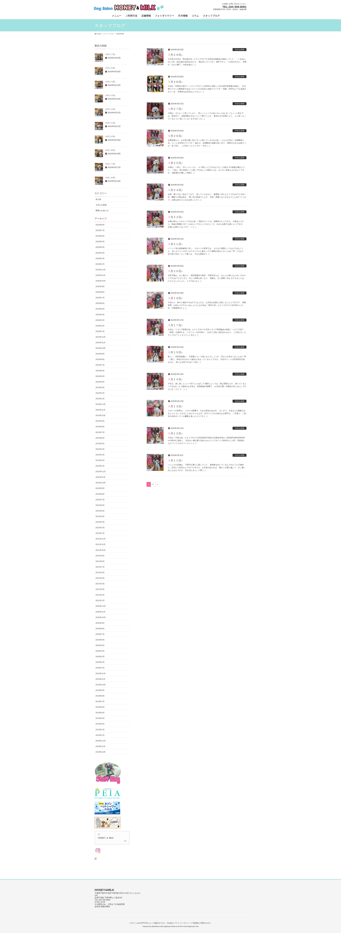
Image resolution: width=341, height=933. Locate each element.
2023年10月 (101, 415)
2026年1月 (100, 264)
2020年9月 (100, 623)
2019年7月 (100, 701)
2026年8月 (100, 225)
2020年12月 (101, 606)
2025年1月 (100, 331)
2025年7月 (100, 298)
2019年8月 (100, 696)
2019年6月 (100, 707)
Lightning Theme (169, 926)
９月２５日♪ (175, 162)
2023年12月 (101, 404)
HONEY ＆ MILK (106, 838)
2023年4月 (100, 449)
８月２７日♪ (110, 54)
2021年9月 (100, 556)
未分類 (98, 199)
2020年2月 (100, 662)
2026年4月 (100, 247)
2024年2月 (100, 393)
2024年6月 (100, 371)
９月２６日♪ (175, 135)
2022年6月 (100, 505)
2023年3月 (100, 455)
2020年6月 (100, 640)
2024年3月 (100, 387)
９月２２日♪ (175, 217)
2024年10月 (101, 348)
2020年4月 (100, 651)
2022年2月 (100, 528)
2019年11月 (100, 679)
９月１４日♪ (175, 379)
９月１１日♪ (175, 460)
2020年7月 (100, 634)
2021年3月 (100, 589)
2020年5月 (100, 645)
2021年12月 (101, 539)
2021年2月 (100, 595)
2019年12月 (101, 673)
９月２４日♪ (175, 190)
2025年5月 (100, 309)
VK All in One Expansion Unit (188, 926)
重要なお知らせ (102, 210)
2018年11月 (100, 746)
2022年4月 (100, 516)
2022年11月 (100, 477)
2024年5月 (100, 376)
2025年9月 (100, 286)
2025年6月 (100, 303)
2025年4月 (100, 314)
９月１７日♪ (175, 325)
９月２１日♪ (175, 244)
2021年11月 (100, 544)
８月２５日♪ (110, 68)
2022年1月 (100, 533)
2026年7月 (100, 230)
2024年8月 (100, 359)
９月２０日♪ (175, 271)
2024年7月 (100, 365)
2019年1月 (100, 735)
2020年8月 (100, 629)
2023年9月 (100, 421)
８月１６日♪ (110, 178)
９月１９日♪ (175, 298)
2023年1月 (100, 466)
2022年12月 (101, 471)
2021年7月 (100, 567)
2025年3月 (100, 320)
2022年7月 (100, 500)
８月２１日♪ (110, 123)
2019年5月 (100, 713)
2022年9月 (100, 488)
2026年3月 (100, 253)
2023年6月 (100, 438)
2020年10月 (101, 617)
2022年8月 (100, 494)
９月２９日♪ (175, 54)
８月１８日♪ (110, 150)
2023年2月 (100, 460)
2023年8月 (100, 427)
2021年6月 (100, 572)
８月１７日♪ (110, 164)
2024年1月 (100, 399)
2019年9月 (100, 690)
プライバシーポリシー (182, 923)
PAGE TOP (331, 902)
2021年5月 (100, 578)
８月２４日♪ (110, 82)
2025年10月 (101, 281)
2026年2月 (100, 258)
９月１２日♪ (175, 433)
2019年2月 (100, 729)
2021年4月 (100, 584)
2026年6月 (100, 236)
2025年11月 (100, 275)
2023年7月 (100, 432)
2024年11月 (100, 342)
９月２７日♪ (175, 108)
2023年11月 (100, 410)
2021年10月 (101, 550)
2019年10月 (101, 685)
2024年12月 (101, 337)
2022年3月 (100, 522)
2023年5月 (100, 443)
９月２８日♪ (175, 81)
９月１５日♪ (175, 352)
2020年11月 (100, 612)
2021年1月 (100, 600)
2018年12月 (101, 741)
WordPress (156, 926)
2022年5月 (100, 511)
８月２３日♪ (110, 95)
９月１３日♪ (175, 406)
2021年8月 (100, 561)
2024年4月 (100, 382)
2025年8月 (100, 292)
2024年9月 (100, 354)
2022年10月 (101, 483)
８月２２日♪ (110, 109)
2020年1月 (100, 668)
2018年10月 (101, 752)
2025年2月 (100, 326)
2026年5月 (100, 241)
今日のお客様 (239, 49)
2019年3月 (100, 724)
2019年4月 (100, 718)
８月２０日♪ (110, 136)
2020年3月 (100, 656)
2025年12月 (101, 270)
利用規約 (196, 923)
